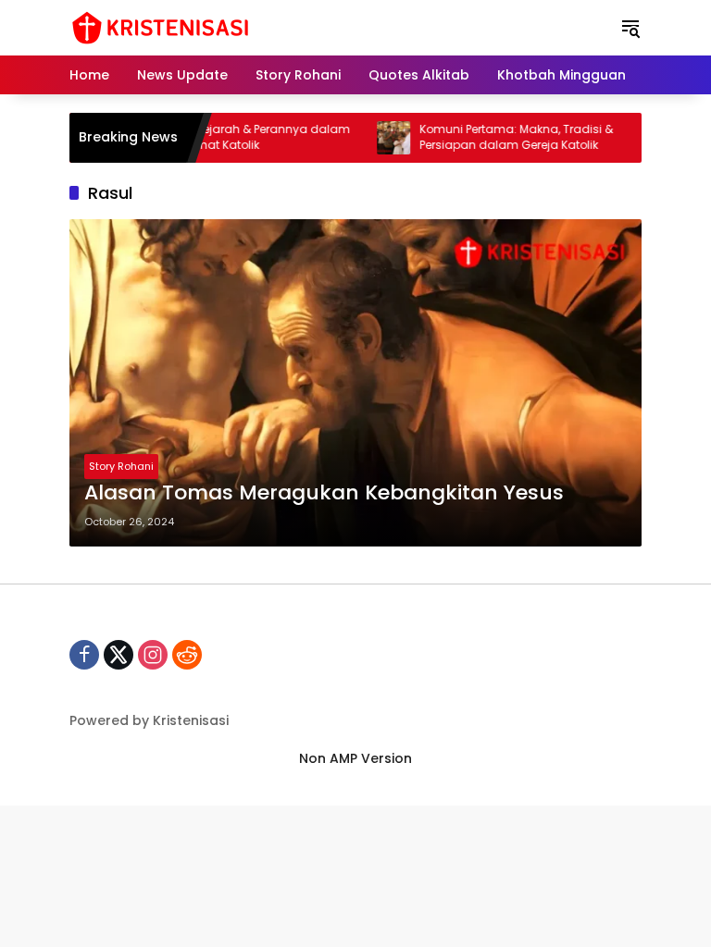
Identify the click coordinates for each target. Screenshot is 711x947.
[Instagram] (153, 655)
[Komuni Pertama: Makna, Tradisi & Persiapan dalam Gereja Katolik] (376, 137)
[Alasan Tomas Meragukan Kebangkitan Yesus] (355, 383)
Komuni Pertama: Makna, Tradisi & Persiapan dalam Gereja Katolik (498, 137)
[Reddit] (187, 655)
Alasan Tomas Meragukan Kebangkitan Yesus (324, 493)
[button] (630, 28)
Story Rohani (121, 466)
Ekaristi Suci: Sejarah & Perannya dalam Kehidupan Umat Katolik (219, 137)
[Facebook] (84, 655)
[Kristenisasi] (160, 27)
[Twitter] (118, 655)
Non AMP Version (355, 758)
